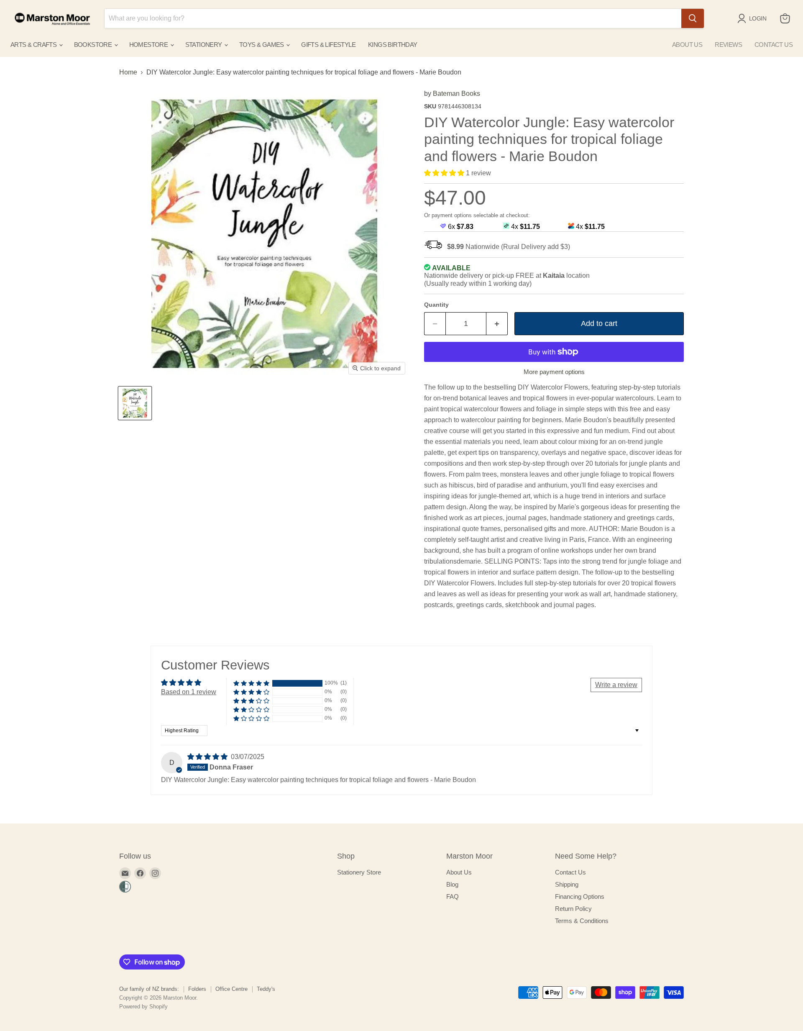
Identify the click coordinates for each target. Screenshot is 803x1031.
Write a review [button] (616, 684)
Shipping (566, 884)
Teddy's (266, 989)
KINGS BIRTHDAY (392, 44)
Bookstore (93, 44)
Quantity (436, 304)
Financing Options (579, 896)
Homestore (149, 44)
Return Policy (573, 908)
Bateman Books (456, 93)
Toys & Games (262, 44)
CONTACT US (773, 44)
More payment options (554, 371)
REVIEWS (728, 44)
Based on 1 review (188, 691)
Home (128, 72)
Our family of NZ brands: (149, 989)
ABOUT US (687, 44)
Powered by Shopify (143, 1006)
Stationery (204, 44)
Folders (197, 989)
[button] (445, 173)
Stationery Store (359, 872)
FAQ (452, 896)
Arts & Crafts (34, 44)
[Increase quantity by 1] (497, 323)
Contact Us (570, 872)
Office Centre (231, 989)
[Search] (692, 18)
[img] (208, 756)
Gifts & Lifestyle (328, 44)
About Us (459, 872)
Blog (452, 884)
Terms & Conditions (582, 920)
